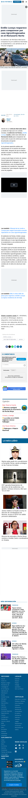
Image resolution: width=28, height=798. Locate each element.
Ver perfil (9, 121)
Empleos (17, 705)
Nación (3, 115)
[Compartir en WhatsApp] (12, 347)
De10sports (18, 715)
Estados (3, 701)
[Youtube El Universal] (16, 748)
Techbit (3, 725)
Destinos (3, 731)
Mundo (3, 695)
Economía (4, 709)
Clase (2, 740)
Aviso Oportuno (19, 703)
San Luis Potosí (19, 688)
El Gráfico (17, 713)
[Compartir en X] (9, 347)
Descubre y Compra (20, 699)
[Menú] (26, 2)
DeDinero (17, 717)
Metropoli (4, 699)
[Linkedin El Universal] (15, 751)
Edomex (17, 678)
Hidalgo (17, 684)
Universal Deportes (6, 711)
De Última (4, 746)
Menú (2, 727)
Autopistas (4, 733)
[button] (17, 2)
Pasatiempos (18, 723)
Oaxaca (17, 680)
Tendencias (4, 719)
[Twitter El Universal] (23, 745)
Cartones (3, 707)
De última (4, 729)
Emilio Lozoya (7, 336)
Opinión (5, 401)
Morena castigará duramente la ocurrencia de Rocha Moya (11, 409)
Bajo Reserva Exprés (9, 405)
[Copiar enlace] (18, 347)
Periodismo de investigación (5, 685)
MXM (2, 723)
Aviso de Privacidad (15, 780)
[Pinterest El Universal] (23, 748)
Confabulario (4, 717)
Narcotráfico (4, 703)
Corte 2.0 (3, 680)
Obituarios (18, 707)
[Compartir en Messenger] (15, 347)
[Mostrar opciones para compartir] (26, 7)
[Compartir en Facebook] (7, 347)
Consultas (4, 735)
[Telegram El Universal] (15, 745)
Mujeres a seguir (5, 682)
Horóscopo (18, 725)
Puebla (17, 682)
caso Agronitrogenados (10, 339)
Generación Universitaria (18, 710)
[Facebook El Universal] (19, 745)
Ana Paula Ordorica (8, 426)
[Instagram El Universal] (20, 748)
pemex (21, 339)
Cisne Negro (4, 754)
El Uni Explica (5, 688)
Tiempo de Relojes (6, 752)
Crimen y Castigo (8, 415)
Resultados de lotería (19, 728)
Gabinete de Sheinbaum (4, 692)
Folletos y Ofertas (20, 701)
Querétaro (17, 686)
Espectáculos (5, 713)
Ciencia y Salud (5, 721)
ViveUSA (17, 719)
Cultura (3, 715)
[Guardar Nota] (21, 347)
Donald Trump (5, 697)
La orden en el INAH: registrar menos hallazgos (10, 420)
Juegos (17, 721)
